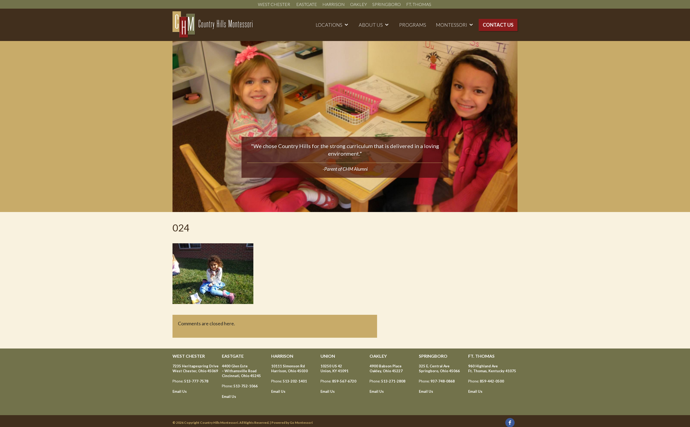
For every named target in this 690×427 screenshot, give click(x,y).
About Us (371, 25)
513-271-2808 (393, 381)
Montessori (451, 25)
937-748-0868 (442, 381)
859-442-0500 (492, 381)
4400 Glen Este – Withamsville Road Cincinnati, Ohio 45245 (241, 371)
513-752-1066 (245, 386)
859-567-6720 (344, 381)
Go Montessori (301, 423)
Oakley (358, 4)
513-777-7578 (196, 381)
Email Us (179, 391)
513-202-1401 (295, 381)
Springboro (386, 4)
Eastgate (306, 4)
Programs (412, 25)
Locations (329, 25)
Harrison (333, 4)
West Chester (274, 4)
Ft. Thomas (419, 4)
